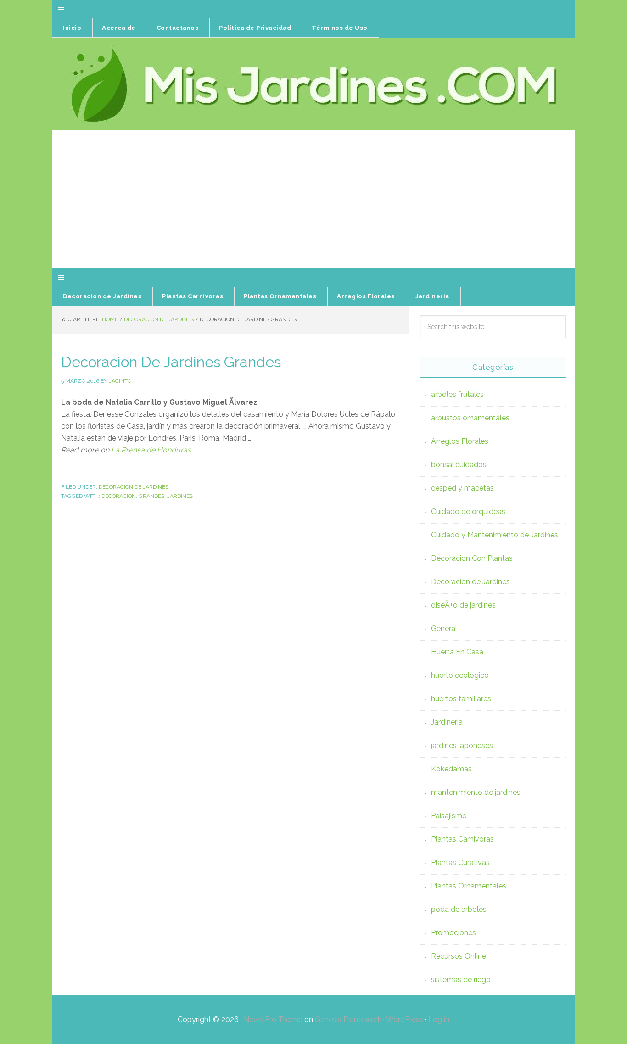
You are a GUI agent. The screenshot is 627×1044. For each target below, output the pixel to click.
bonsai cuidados (459, 464)
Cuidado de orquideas (468, 511)
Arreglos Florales (459, 441)
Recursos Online (458, 956)
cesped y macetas (462, 488)
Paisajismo (449, 815)
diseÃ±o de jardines (463, 605)
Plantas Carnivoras (462, 839)
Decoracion (118, 496)
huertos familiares (461, 698)
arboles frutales (457, 394)
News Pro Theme (273, 1019)
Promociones (453, 932)
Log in (438, 1019)
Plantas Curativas (460, 862)
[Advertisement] (313, 199)
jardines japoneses (462, 745)
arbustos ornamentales (470, 417)
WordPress (404, 1019)
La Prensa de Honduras (151, 450)
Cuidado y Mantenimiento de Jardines (494, 534)
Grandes (151, 496)
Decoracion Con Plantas (472, 558)
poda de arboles (459, 909)
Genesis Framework (348, 1019)
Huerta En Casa (457, 652)
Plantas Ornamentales (468, 886)
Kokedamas (451, 769)
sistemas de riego (461, 979)
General (444, 628)
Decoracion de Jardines (133, 487)
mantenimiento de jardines (476, 792)
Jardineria (447, 722)
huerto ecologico (460, 675)
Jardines (180, 496)
